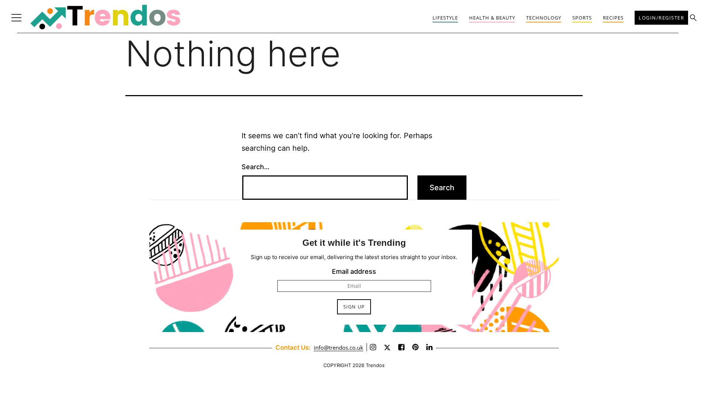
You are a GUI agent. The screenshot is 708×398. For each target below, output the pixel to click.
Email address (354, 271)
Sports (582, 17)
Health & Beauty (492, 17)
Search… (256, 167)
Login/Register (661, 17)
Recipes (613, 17)
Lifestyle (445, 17)
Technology (543, 17)
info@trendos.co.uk (338, 347)
